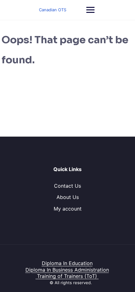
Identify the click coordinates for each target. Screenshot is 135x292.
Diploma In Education (67, 263)
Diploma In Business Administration (67, 270)
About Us (68, 197)
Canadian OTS (52, 9)
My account (68, 209)
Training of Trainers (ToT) (67, 276)
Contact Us (67, 186)
